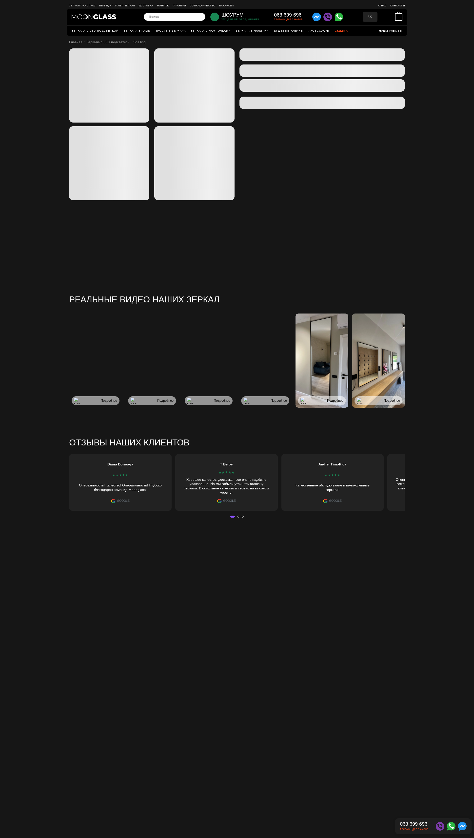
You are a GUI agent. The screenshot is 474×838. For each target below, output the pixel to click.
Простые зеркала (170, 30)
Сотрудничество (203, 5)
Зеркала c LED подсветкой (95, 30)
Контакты (397, 5)
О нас (382, 5)
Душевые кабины (289, 30)
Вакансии (226, 5)
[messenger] (316, 17)
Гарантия (179, 5)
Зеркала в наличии (252, 30)
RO (370, 16)
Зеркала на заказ (82, 5)
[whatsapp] (339, 17)
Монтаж (163, 5)
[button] (232, 516)
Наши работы (390, 30)
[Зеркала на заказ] (94, 16)
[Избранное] (390, 16)
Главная (75, 42)
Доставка (146, 5)
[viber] (327, 17)
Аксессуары (319, 30)
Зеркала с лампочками (211, 30)
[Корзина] (398, 17)
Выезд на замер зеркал (117, 5)
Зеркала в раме (137, 30)
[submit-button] (200, 17)
